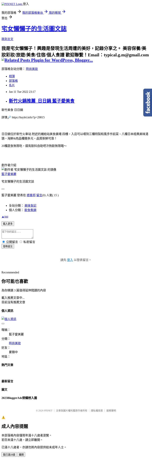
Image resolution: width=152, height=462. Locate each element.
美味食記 (30, 205)
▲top (4, 216)
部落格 (13, 80)
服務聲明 (111, 410)
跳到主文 (7, 39)
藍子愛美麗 (8, 174)
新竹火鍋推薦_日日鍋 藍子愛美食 (42, 100)
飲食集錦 (30, 210)
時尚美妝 (32, 68)
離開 (21, 454)
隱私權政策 (97, 410)
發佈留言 (8, 246)
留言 (39, 195)
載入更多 (8, 223)
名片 (12, 85)
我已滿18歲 (9, 454)
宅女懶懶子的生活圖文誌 (34, 28)
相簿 (12, 76)
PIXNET (48, 410)
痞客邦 (31, 195)
